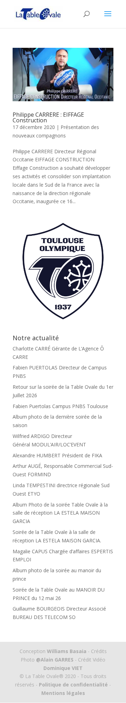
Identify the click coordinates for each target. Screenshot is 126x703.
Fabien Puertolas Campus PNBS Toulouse (60, 406)
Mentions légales (63, 693)
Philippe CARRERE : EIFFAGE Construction (48, 117)
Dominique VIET (63, 668)
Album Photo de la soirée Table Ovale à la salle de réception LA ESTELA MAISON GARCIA (60, 513)
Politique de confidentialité (73, 684)
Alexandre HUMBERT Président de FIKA (57, 455)
